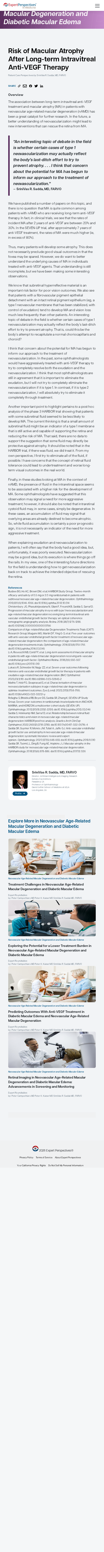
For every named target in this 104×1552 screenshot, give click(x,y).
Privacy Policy (26, 1158)
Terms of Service (44, 1158)
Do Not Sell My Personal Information (65, 1166)
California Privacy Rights (34, 1166)
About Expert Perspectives (68, 1158)
